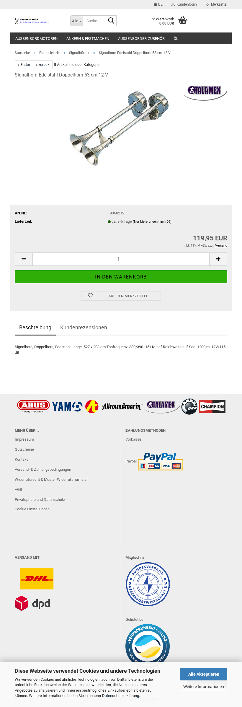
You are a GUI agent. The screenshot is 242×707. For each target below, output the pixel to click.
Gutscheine (24, 449)
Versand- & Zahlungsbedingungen (43, 469)
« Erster (24, 64)
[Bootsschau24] (38, 20)
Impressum (24, 439)
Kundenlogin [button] (186, 4)
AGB (18, 489)
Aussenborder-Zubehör (141, 38)
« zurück (43, 64)
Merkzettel (218, 4)
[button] (158, 4)
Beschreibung (35, 327)
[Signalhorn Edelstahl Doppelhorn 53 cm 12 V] (121, 128)
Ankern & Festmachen (87, 38)
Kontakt (21, 459)
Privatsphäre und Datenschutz (40, 499)
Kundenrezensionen (83, 327)
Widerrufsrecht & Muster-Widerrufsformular (51, 479)
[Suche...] (111, 21)
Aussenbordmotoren (36, 38)
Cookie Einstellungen (32, 509)
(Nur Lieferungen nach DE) (152, 222)
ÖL (176, 38)
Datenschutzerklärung (120, 695)
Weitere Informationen (203, 686)
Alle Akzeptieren (203, 674)
